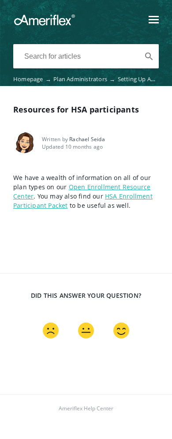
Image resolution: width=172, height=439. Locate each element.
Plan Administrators (84, 79)
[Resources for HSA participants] (44, 24)
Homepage (32, 79)
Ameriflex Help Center (86, 408)
